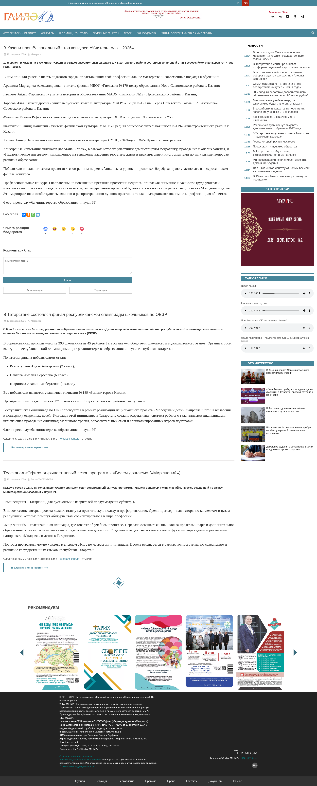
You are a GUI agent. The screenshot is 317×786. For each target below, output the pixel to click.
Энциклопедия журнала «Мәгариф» (186, 33)
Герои (128, 33)
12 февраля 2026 (16, 54)
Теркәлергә (100, 290)
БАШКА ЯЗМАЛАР (277, 189)
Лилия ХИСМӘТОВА (42, 479)
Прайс (171, 781)
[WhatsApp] (33, 215)
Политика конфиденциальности (76, 766)
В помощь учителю (73, 33)
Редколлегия (126, 781)
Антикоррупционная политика (75, 756)
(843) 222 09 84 (249, 758)
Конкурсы (47, 33)
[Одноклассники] (28, 215)
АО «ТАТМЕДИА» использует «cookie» (80, 759)
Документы (215, 781)
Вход (285, 12)
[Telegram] (302, 17)
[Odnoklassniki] (295, 17)
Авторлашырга (35, 290)
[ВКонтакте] (24, 215)
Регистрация (275, 12)
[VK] (273, 17)
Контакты (191, 781)
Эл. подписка (147, 33)
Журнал (80, 781)
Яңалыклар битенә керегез (27, 447)
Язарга (67, 280)
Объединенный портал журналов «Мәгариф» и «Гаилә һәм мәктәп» (105, 3)
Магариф (36, 54)
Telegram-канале (69, 438)
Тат (238, 2)
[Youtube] (287, 17)
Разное (237, 781)
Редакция (101, 781)
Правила (150, 781)
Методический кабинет (19, 33)
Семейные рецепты (106, 33)
